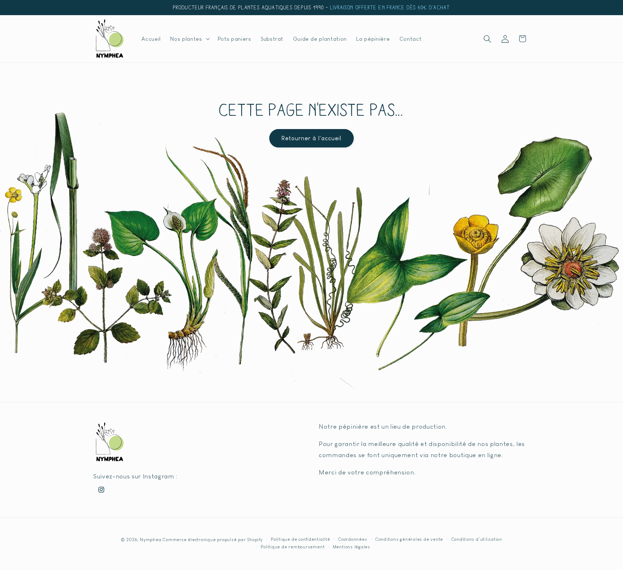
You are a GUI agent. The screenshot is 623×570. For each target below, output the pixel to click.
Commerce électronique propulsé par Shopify (212, 539)
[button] (189, 39)
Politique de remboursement (292, 546)
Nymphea (150, 539)
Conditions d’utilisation (476, 539)
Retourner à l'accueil (311, 138)
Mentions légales (351, 546)
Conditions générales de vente (409, 539)
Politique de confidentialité (300, 539)
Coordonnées (352, 539)
